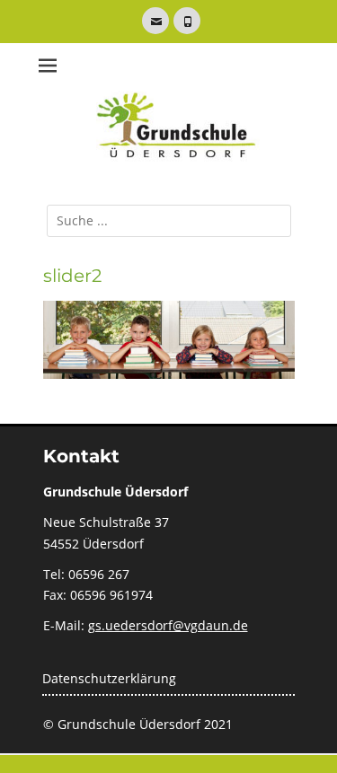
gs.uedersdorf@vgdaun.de (168, 625)
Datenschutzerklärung (109, 678)
